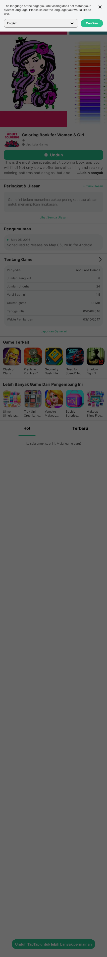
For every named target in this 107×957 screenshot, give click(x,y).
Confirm (92, 23)
